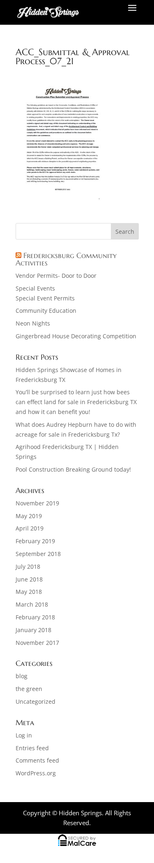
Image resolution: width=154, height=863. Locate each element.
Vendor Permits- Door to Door (56, 275)
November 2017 (37, 643)
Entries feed (32, 748)
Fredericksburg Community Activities (66, 259)
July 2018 (28, 566)
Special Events (35, 288)
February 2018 (35, 617)
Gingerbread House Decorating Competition (76, 336)
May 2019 (29, 516)
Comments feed (37, 760)
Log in (24, 735)
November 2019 (37, 503)
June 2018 (29, 579)
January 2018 (33, 630)
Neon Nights (33, 323)
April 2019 (30, 528)
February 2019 (35, 541)
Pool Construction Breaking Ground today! (73, 469)
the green (29, 689)
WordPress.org (36, 773)
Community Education (46, 310)
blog (22, 676)
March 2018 (32, 604)
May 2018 (29, 591)
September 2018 (38, 554)
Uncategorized (35, 701)
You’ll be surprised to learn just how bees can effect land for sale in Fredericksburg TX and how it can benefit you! (76, 402)
